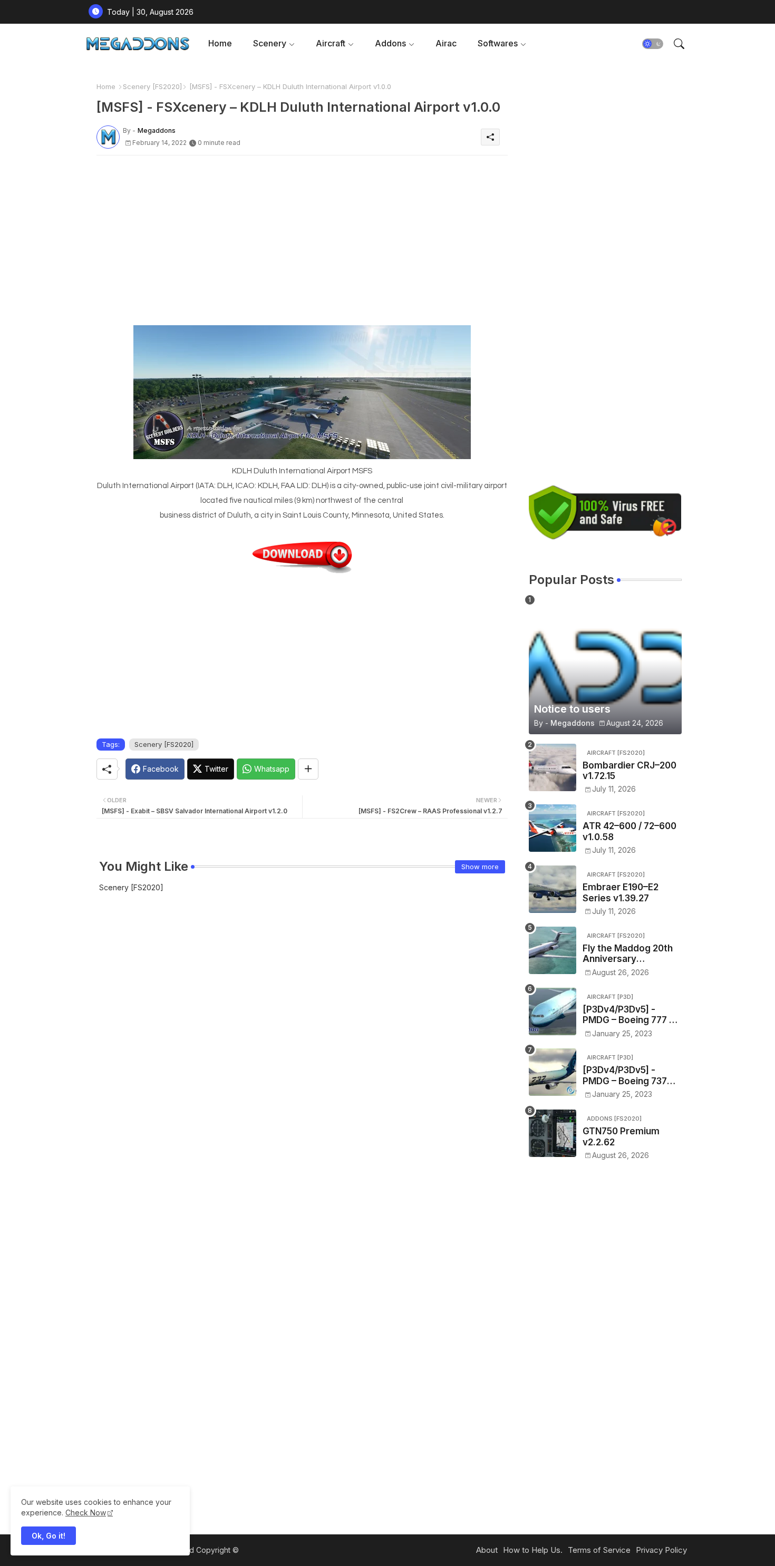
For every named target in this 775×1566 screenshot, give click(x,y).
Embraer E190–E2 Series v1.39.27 (620, 892)
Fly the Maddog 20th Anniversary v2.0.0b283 (628, 954)
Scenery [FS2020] (152, 86)
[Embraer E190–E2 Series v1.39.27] (552, 889)
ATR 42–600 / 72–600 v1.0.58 (629, 831)
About (487, 1550)
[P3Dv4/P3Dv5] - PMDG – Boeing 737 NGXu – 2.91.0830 (625, 1075)
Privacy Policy (661, 1550)
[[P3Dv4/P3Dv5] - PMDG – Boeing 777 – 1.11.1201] (552, 1011)
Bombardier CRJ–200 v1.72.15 (629, 770)
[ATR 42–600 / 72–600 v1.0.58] (552, 828)
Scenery (269, 43)
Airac (446, 43)
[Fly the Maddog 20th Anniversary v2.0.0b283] (552, 950)
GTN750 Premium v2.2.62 (621, 1136)
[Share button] (308, 769)
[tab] (220, 43)
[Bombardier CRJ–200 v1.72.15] (552, 767)
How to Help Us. (533, 1550)
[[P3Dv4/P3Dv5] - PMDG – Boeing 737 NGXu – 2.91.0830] (552, 1072)
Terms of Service (599, 1550)
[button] (652, 43)
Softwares (498, 43)
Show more (480, 866)
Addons (390, 43)
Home (220, 43)
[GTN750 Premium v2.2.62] (552, 1133)
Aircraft (330, 43)
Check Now (85, 1512)
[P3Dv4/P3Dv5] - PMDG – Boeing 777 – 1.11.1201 (628, 1015)
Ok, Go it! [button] (48, 1535)
